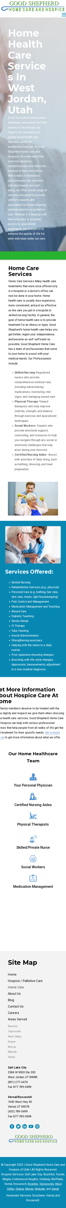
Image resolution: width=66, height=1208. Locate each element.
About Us (14, 993)
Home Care (16, 987)
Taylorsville (14, 1031)
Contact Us (16, 1006)
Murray (12, 1046)
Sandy (11, 1057)
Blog (11, 1000)
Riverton (13, 1026)
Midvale (12, 1051)
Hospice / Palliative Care (25, 981)
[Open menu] (64, 15)
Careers (13, 1013)
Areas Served (17, 1019)
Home (12, 974)
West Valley (14, 1036)
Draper (12, 1041)
